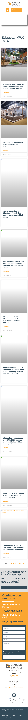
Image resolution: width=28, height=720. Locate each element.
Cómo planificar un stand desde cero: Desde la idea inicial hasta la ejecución (13, 547)
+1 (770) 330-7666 (12, 621)
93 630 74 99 (15, 675)
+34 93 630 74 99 (12, 611)
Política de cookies (7, 718)
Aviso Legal (5, 715)
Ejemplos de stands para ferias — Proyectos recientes (13, 144)
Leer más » (6, 92)
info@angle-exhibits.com (15, 676)
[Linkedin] (14, 695)
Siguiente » (22, 563)
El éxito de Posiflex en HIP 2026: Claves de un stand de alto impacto (13, 495)
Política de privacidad (16, 715)
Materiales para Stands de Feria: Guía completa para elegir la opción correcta (13, 86)
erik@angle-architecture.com (15, 687)
